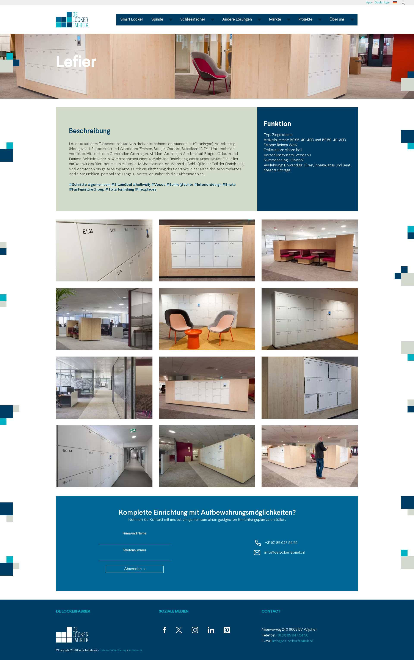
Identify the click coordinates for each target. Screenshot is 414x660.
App (369, 2)
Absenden (133, 569)
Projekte (305, 19)
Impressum (135, 650)
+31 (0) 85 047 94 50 (281, 543)
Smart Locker (132, 19)
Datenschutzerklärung (112, 650)
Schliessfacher (192, 19)
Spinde (157, 19)
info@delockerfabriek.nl (284, 552)
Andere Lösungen (237, 19)
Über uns (337, 19)
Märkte (275, 19)
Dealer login (382, 2)
